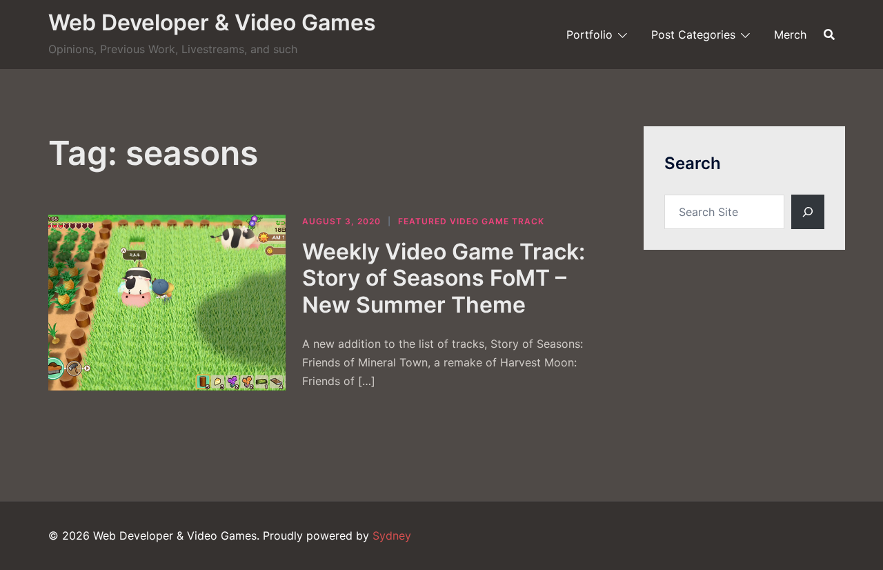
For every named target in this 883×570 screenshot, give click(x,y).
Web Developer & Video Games (212, 22)
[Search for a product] (829, 34)
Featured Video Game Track (471, 221)
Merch (790, 34)
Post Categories (693, 34)
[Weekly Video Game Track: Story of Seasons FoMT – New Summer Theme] (167, 303)
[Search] (807, 212)
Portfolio (589, 34)
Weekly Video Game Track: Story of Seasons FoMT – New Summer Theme (443, 278)
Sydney (392, 535)
